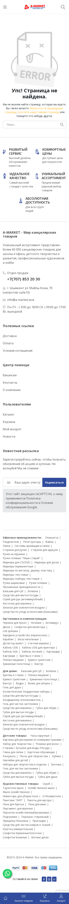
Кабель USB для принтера (38, 647)
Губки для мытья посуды (18, 712)
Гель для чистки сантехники (20, 704)
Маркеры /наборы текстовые (21, 578)
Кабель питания (32, 651)
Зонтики (56, 764)
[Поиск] (63, 7)
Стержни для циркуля (44, 550)
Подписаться (54, 482)
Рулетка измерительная (18, 829)
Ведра (20, 683)
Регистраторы (32, 542)
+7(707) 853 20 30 (23, 279)
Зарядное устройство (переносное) (25, 635)
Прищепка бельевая (15, 821)
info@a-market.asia (20, 300)
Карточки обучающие (41, 752)
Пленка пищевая (13, 660)
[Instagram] (49, 879)
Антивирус (52, 622)
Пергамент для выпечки (18, 808)
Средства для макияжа (17, 708)
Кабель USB (10, 647)
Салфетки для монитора (29, 627)
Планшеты (51, 537)
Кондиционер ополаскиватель (22, 700)
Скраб (46, 783)
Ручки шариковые (14, 583)
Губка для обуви (46, 708)
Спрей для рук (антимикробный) (23, 599)
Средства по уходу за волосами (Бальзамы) (30, 611)
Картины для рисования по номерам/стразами (32, 739)
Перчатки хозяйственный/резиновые (26, 812)
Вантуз (38, 664)
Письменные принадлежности (21, 587)
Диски (6, 627)
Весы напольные (28, 639)
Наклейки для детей (15, 760)
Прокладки (39, 821)
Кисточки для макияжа (17, 603)
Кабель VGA (10, 651)
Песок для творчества (34, 756)
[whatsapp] (54, 879)
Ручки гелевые (38, 583)
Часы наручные (40, 735)
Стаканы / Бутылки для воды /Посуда (26, 748)
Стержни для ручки (15, 550)
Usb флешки (10, 631)
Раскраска (9, 756)
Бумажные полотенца (16, 664)
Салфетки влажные (15, 837)
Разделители (11, 542)
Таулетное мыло (13, 788)
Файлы (49, 542)
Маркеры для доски (46, 562)
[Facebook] (44, 879)
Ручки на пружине (14, 554)
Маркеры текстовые (15, 574)
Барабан (8, 639)
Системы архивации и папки (32, 546)
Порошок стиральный (35, 816)
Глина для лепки (13, 752)
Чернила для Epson (14, 622)
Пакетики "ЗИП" (13, 800)
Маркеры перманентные (18, 566)
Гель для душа (12, 687)
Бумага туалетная (39, 660)
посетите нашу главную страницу (38, 112)
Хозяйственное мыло (41, 788)
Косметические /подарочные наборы (26, 691)
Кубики (56, 756)
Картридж (9, 655)
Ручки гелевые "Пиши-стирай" (21, 558)
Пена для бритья (13, 804)
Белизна (33, 591)
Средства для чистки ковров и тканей (26, 825)
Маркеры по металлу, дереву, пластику (27, 570)
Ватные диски (40, 837)
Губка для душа (47, 776)
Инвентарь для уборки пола (20, 796)
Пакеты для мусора (39, 800)
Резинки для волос (47, 744)
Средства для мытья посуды (20, 595)
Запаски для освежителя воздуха (24, 607)
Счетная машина (38, 643)
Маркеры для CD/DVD (16, 562)
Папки (6, 546)
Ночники (36, 622)
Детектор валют (13, 643)
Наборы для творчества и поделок (25, 764)
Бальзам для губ (13, 591)
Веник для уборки (39, 683)
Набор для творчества (17, 744)
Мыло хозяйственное (16, 792)
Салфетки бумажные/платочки (22, 833)
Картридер (53, 651)
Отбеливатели (51, 796)
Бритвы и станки (30, 655)
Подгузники (10, 816)
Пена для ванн (37, 804)
